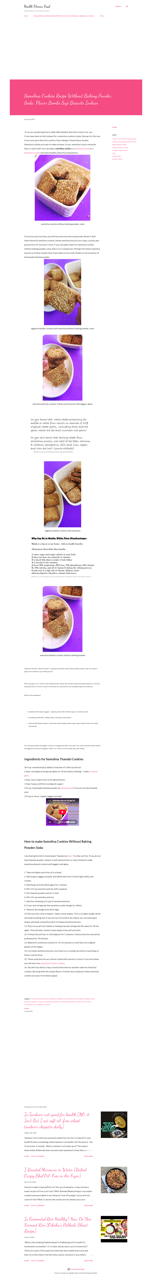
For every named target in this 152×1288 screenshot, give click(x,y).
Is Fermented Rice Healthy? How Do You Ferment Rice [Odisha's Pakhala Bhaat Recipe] (57, 1225)
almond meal (67, 788)
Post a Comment (38, 1156)
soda (113, 153)
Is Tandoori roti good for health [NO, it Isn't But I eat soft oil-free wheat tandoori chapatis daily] (56, 1120)
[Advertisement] (72, 36)
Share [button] (114, 127)
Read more (88, 1156)
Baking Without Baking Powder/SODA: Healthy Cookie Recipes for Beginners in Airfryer (64, 16)
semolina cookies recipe (119, 150)
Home (26, 16)
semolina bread (82, 148)
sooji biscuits (116, 156)
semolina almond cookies (120, 147)
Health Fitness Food (37, 6)
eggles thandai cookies (119, 144)
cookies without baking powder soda (124, 142)
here (70, 856)
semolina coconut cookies (53, 963)
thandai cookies (117, 159)
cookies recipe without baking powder (124, 139)
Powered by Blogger (77, 1269)
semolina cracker (32, 152)
